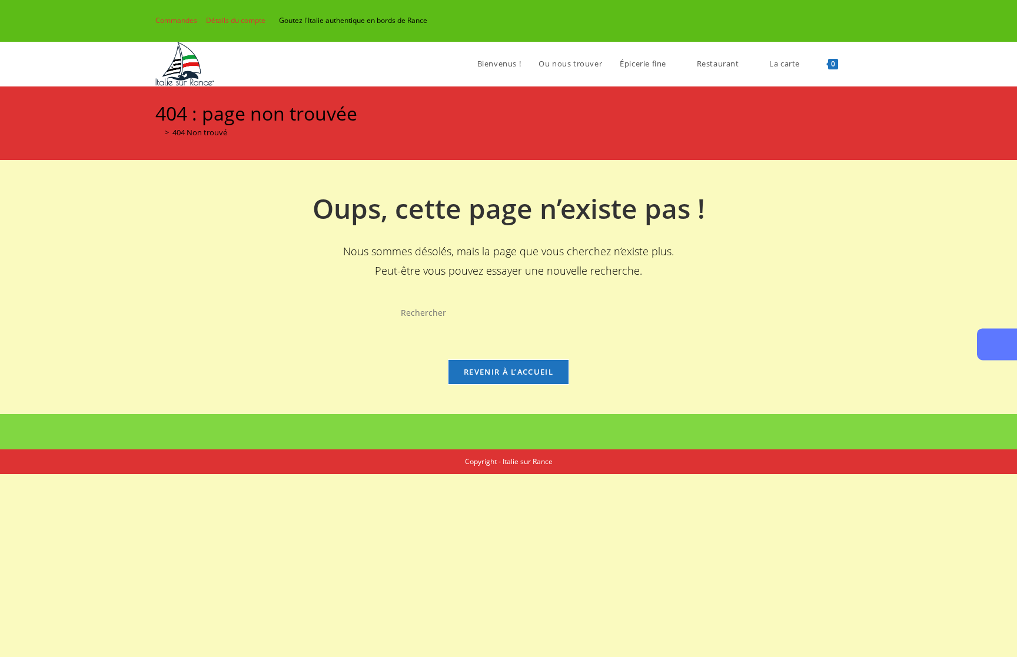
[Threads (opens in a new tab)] (804, 20)
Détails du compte (235, 20)
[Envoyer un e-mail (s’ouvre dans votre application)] (845, 20)
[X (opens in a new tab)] (777, 20)
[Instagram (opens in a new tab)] (818, 20)
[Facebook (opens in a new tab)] (790, 20)
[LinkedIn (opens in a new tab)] (831, 20)
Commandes (176, 20)
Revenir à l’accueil (508, 371)
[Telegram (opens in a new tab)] (857, 20)
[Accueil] (158, 132)
